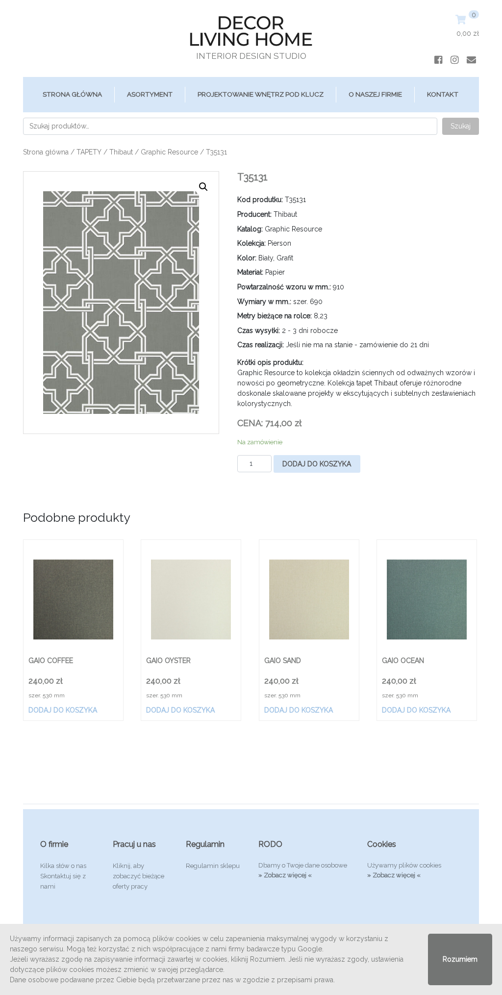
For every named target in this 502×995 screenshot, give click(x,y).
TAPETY (88, 152)
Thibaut (121, 152)
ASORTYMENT (150, 94)
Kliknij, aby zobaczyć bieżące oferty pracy (138, 876)
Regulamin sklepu (213, 865)
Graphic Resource (169, 152)
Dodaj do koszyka (316, 464)
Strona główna (72, 94)
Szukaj (461, 126)
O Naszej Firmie (375, 94)
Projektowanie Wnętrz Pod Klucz (261, 94)
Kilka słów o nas (63, 865)
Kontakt (442, 94)
